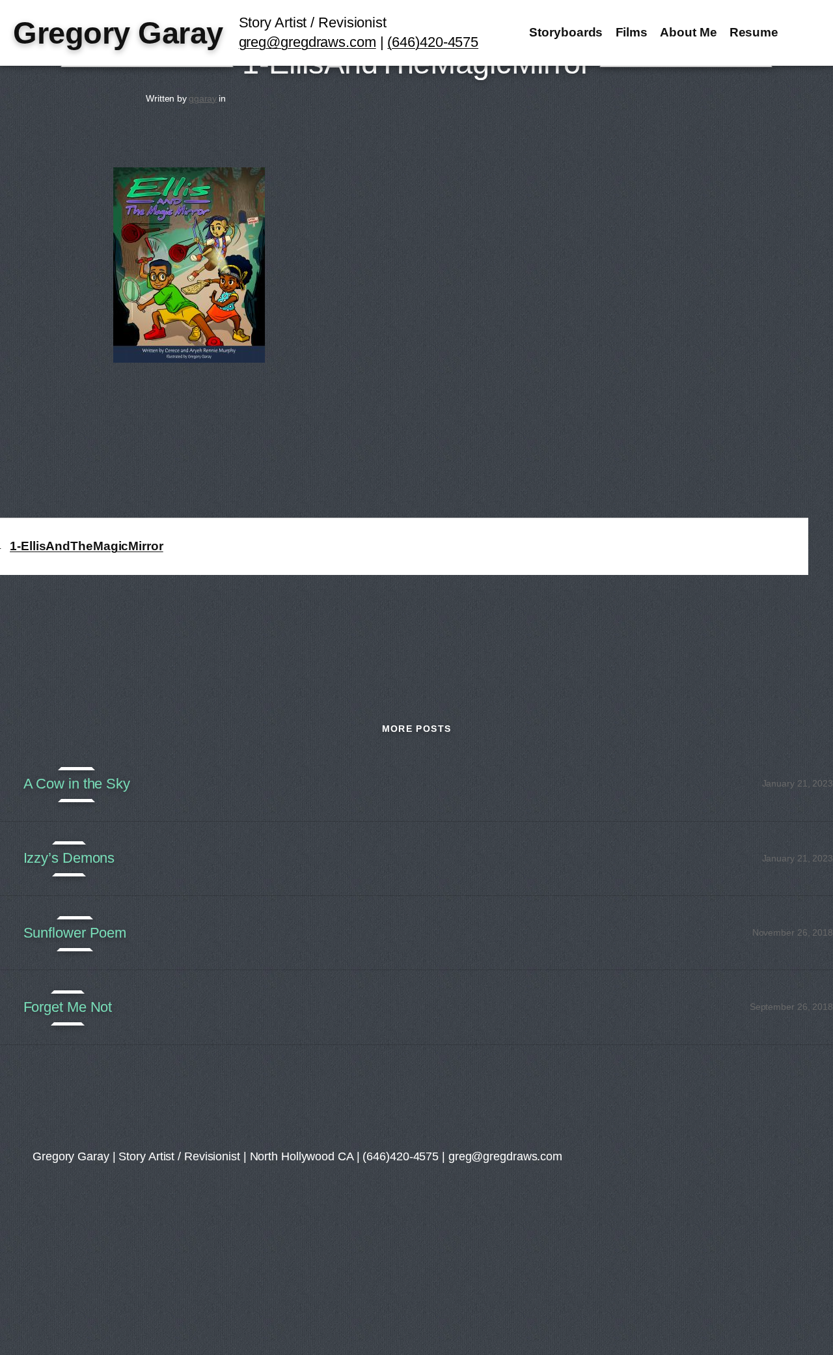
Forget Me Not (68, 1007)
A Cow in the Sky (76, 784)
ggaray (203, 98)
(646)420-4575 (432, 42)
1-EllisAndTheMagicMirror (86, 546)
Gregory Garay (118, 33)
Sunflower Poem (75, 933)
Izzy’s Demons (69, 858)
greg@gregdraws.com (307, 42)
